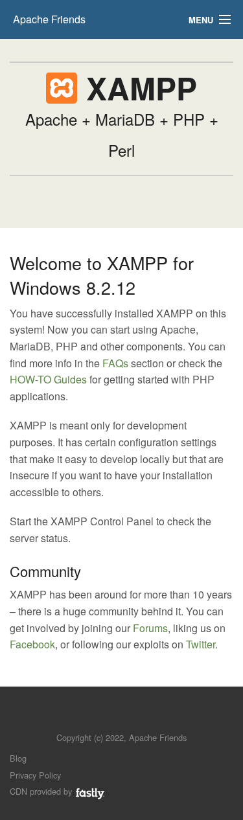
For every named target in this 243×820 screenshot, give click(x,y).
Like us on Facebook (131, 718)
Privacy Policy (35, 775)
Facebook (32, 644)
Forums (150, 628)
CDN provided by (42, 791)
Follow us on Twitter (109, 718)
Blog (18, 758)
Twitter (200, 644)
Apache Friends (49, 19)
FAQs (115, 363)
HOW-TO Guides (48, 379)
